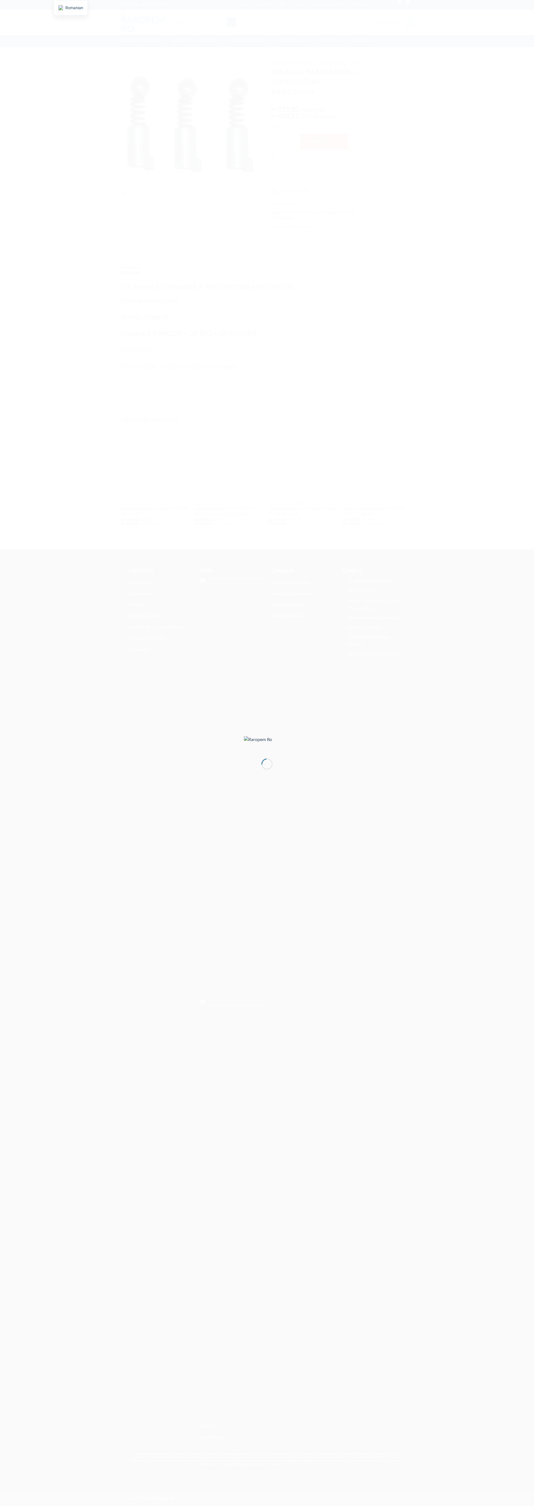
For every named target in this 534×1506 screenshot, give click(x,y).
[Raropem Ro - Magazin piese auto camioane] (267, 743)
